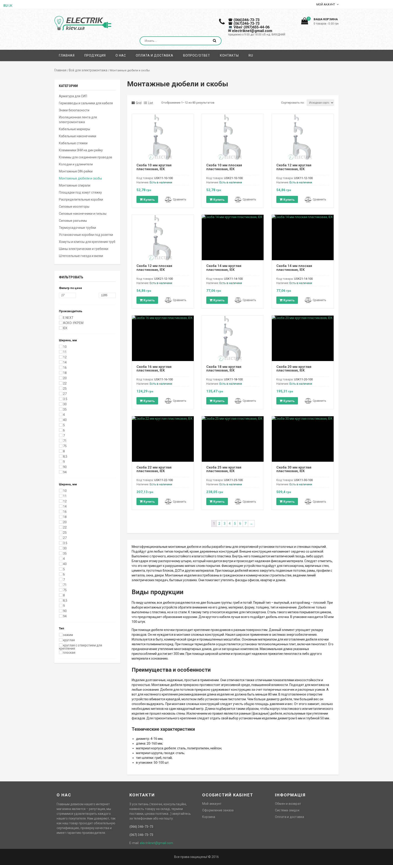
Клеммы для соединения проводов (85, 157)
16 (65, 367)
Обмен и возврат (288, 803)
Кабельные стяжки (73, 143)
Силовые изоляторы (74, 206)
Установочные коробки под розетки (86, 235)
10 (65, 347)
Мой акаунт (325, 4)
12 (65, 357)
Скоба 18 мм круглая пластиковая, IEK (223, 369)
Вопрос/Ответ (196, 55)
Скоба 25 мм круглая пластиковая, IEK (223, 469)
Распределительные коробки (81, 199)
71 (65, 441)
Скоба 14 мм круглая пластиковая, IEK (223, 268)
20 (65, 378)
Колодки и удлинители (76, 164)
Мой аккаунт (212, 803)
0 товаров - (326, 23)
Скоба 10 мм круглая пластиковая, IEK (153, 167)
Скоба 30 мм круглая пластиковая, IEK (293, 469)
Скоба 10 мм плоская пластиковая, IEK (224, 167)
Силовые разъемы (73, 220)
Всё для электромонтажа (88, 70)
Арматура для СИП (73, 96)
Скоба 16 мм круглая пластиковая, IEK (153, 369)
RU (251, 55)
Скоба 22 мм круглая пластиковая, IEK (153, 469)
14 (65, 362)
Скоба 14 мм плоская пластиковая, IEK (294, 268)
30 (65, 404)
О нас (121, 55)
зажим (68, 635)
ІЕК (65, 328)
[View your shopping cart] (304, 22)
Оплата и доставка (154, 55)
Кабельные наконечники (77, 136)
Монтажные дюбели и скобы (80, 178)
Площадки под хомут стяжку (80, 192)
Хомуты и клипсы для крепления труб (87, 242)
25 (65, 388)
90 (65, 467)
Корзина (208, 817)
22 (65, 383)
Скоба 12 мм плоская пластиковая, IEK (154, 268)
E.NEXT (68, 317)
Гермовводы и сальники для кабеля (86, 103)
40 (65, 420)
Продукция (95, 55)
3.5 (65, 399)
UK (10, 5)
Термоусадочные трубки (77, 227)
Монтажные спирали (74, 185)
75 (65, 446)
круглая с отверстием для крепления (80, 646)
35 (65, 409)
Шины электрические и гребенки (83, 249)
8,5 (65, 456)
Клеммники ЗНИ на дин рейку (81, 150)
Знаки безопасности (74, 110)
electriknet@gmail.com (156, 843)
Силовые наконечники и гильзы (82, 213)
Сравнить (179, 199)
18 (65, 373)
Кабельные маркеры (74, 129)
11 (65, 352)
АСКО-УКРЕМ (73, 323)
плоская (69, 652)
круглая (69, 640)
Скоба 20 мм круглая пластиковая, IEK (293, 369)
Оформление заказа (218, 810)
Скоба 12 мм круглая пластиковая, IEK (293, 167)
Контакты (229, 55)
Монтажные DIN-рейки (76, 171)
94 (65, 472)
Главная (67, 55)
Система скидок (287, 810)
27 (65, 394)
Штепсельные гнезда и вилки (81, 256)
